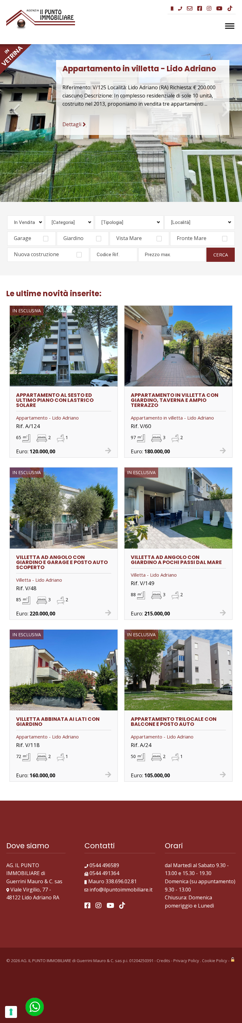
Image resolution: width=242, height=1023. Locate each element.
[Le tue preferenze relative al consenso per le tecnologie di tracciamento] (11, 1012)
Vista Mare (129, 379)
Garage (22, 379)
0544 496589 (104, 1006)
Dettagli (72, 124)
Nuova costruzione (36, 395)
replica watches (79, 40)
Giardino (73, 379)
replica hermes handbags (30, 40)
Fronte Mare (191, 379)
